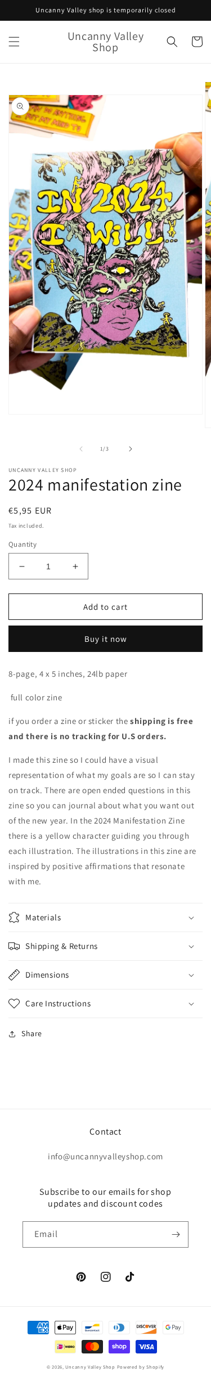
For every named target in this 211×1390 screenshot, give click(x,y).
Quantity (22, 544)
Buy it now (105, 638)
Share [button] (31, 1033)
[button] (14, 41)
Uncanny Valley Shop (90, 1367)
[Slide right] (130, 449)
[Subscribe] (175, 1234)
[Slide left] (81, 449)
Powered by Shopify (141, 1367)
